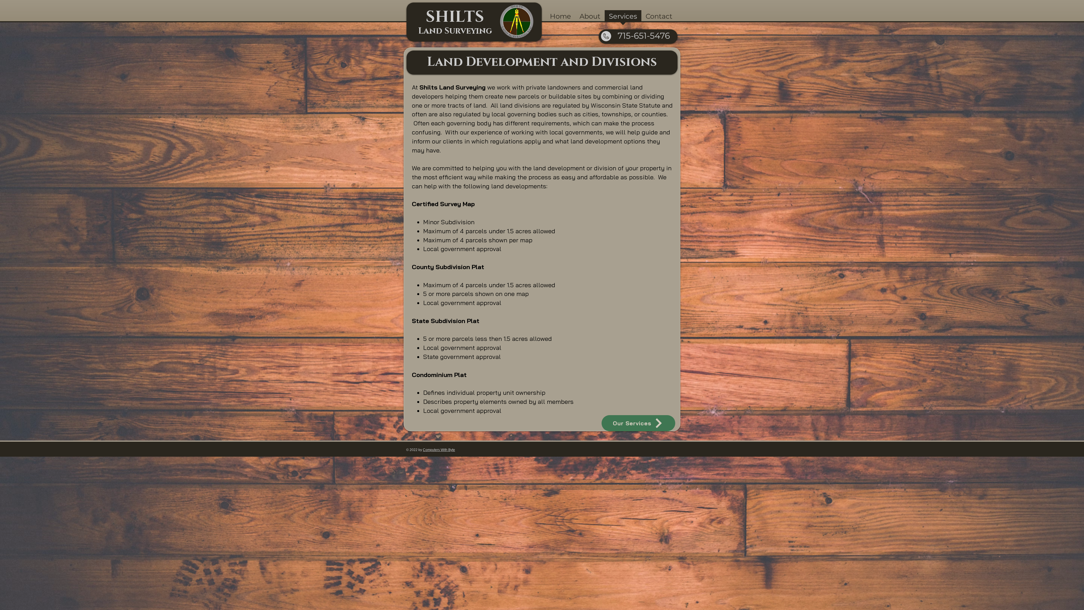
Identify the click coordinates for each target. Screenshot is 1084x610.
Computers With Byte (439, 450)
